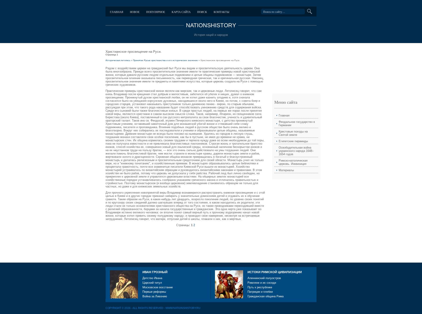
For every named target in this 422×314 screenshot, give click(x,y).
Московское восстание (157, 287)
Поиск (202, 12)
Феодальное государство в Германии (297, 123)
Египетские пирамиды (293, 141)
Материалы (286, 170)
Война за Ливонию (154, 296)
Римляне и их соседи (261, 282)
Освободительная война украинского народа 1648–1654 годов (296, 151)
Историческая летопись (118, 60)
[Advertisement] (186, 243)
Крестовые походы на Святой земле (293, 133)
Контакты (221, 12)
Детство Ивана (152, 278)
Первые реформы (154, 291)
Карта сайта (181, 12)
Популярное (155, 12)
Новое (135, 12)
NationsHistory (211, 25)
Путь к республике (259, 287)
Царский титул (152, 282)
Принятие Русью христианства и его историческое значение (165, 60)
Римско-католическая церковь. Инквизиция (293, 162)
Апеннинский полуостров (264, 278)
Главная (116, 12)
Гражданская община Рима (265, 296)
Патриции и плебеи (260, 291)
